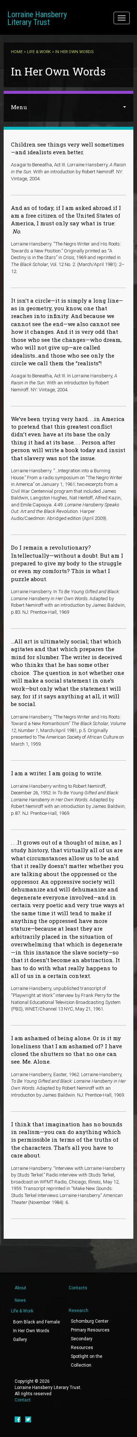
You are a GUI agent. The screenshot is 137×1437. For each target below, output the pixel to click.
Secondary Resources (82, 1343)
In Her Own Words (31, 1330)
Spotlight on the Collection (86, 1361)
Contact (23, 1400)
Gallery (20, 1339)
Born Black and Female (36, 1322)
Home (17, 51)
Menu (19, 107)
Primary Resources (90, 1330)
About (20, 1287)
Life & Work (39, 51)
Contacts (78, 1287)
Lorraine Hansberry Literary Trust (37, 18)
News (20, 1300)
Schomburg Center (90, 1321)
